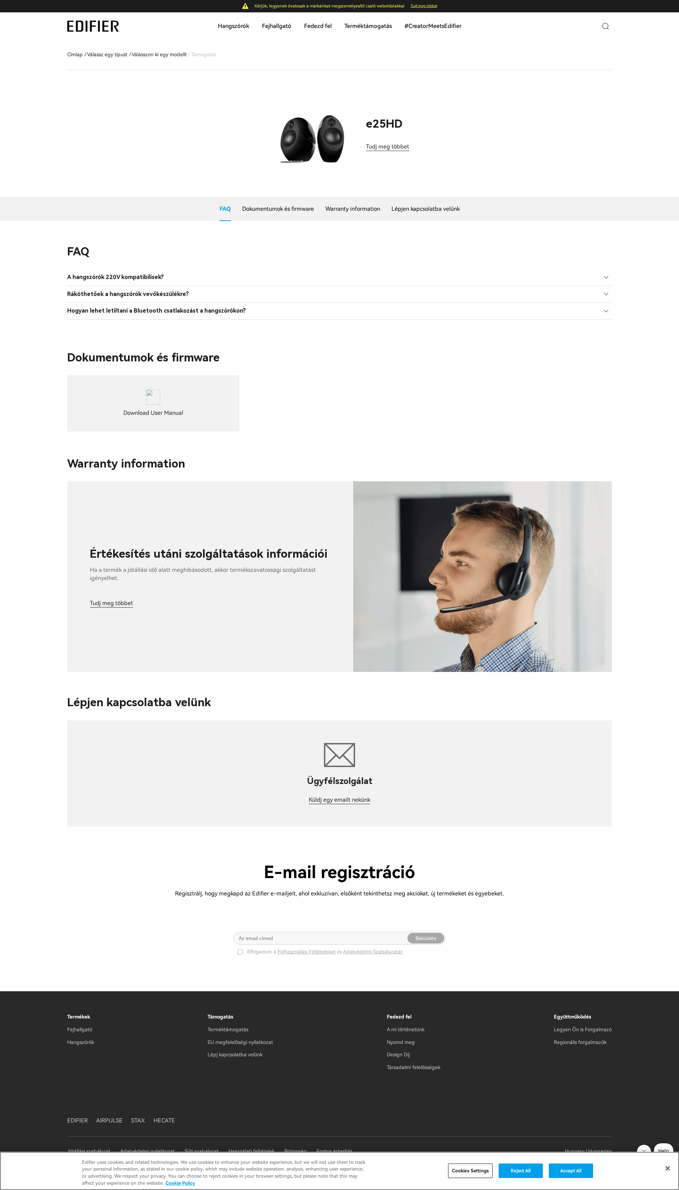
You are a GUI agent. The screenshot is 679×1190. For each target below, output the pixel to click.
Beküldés (426, 938)
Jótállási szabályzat (89, 1151)
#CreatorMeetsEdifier (433, 26)
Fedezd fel (318, 26)
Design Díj (398, 1054)
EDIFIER (77, 1120)
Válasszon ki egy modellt (159, 54)
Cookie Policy (180, 1182)
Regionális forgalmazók (580, 1042)
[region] (339, 1171)
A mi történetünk (405, 1029)
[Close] (667, 1168)
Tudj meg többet (424, 6)
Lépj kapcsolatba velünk (235, 1054)
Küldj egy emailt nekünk (339, 799)
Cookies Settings (470, 1170)
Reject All (520, 1170)
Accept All (570, 1170)
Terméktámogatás (368, 26)
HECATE (164, 1120)
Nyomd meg (401, 1042)
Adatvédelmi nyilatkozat (147, 1151)
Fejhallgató (276, 26)
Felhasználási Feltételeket (307, 951)
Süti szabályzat (202, 1151)
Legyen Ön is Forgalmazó (583, 1029)
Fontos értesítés (334, 1151)
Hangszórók (233, 26)
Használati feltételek (251, 1151)
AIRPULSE (109, 1120)
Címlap (75, 54)
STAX (138, 1120)
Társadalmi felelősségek (413, 1067)
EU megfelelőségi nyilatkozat (240, 1042)
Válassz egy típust (107, 54)
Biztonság (295, 1151)
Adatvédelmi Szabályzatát (372, 951)
